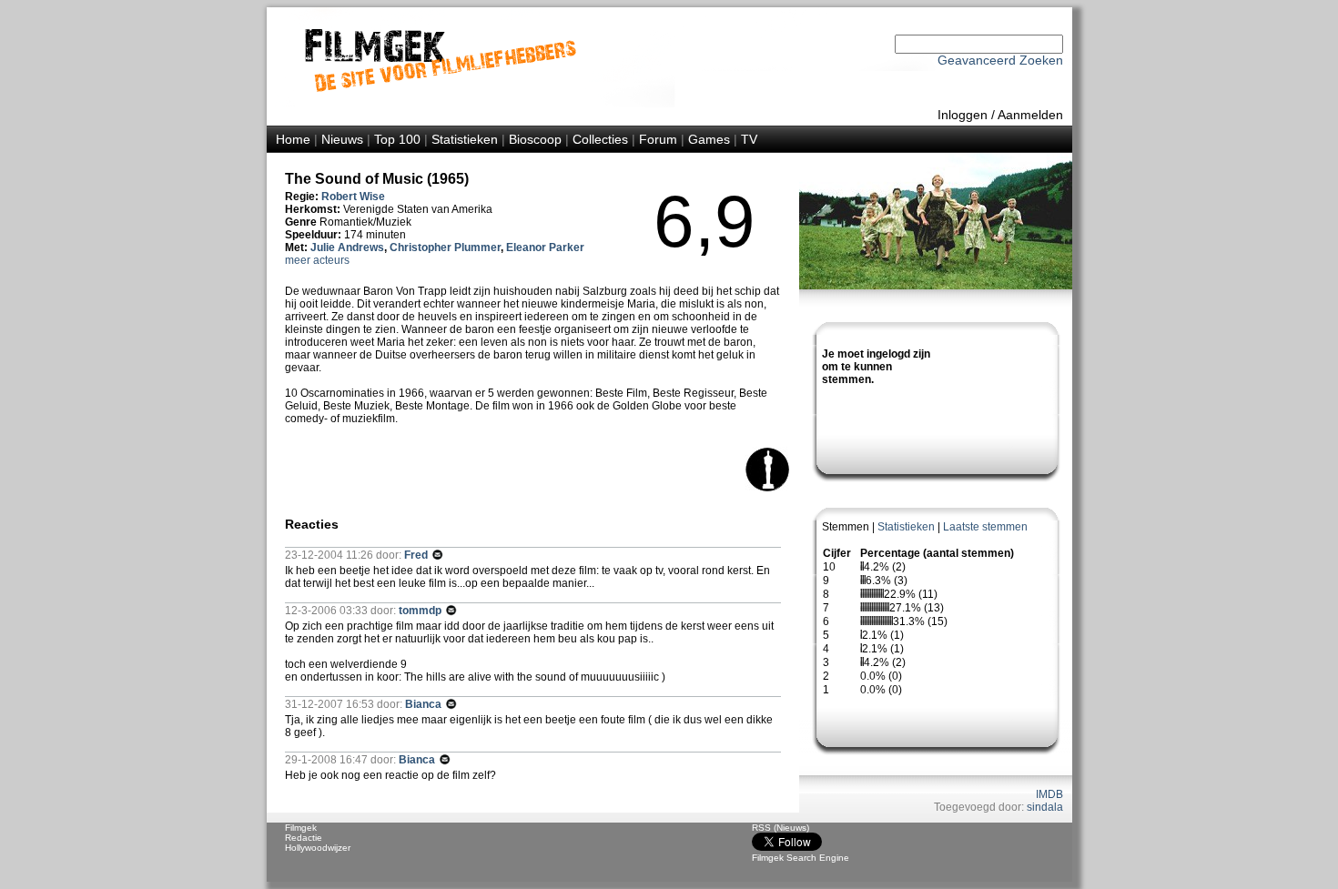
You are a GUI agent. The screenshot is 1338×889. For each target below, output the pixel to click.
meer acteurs (317, 260)
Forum (658, 139)
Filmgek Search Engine (800, 858)
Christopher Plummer (445, 247)
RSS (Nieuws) (780, 828)
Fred (417, 555)
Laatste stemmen (985, 526)
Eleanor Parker (545, 247)
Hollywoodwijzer (317, 848)
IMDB (1049, 794)
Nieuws (342, 139)
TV (749, 139)
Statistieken (464, 139)
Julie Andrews (347, 247)
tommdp (421, 610)
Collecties (600, 139)
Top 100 (397, 139)
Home (293, 139)
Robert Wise (353, 196)
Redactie (303, 838)
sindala (1045, 807)
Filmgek (301, 828)
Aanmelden (1030, 114)
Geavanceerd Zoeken (1000, 60)
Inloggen (963, 114)
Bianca (424, 704)
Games (709, 139)
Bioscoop (535, 139)
